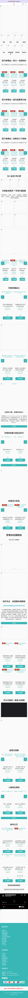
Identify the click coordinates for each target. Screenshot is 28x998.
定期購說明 (4, 960)
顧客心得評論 (4, 931)
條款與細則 (4, 938)
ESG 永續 (4, 944)
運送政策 (4, 963)
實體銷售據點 (4, 933)
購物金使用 (4, 956)
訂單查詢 (4, 953)
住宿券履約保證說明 (6, 936)
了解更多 (14, 426)
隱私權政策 (4, 940)
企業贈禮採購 (4, 935)
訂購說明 (4, 955)
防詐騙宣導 (4, 941)
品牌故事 (4, 930)
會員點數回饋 (4, 958)
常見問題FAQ (5, 961)
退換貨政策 (4, 964)
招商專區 (4, 943)
